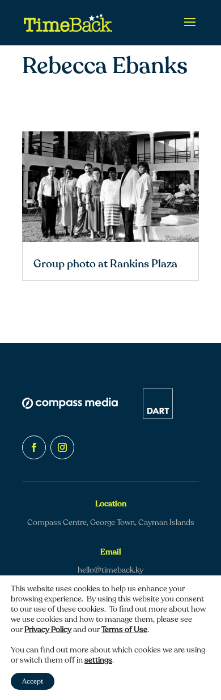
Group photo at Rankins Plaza (105, 264)
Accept (32, 681)
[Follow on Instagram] (62, 447)
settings (98, 660)
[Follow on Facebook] (34, 447)
